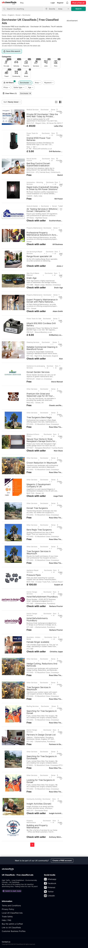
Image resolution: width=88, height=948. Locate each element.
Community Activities (34, 799)
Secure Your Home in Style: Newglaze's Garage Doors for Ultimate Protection (41, 440)
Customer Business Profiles (13, 931)
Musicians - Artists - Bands (34, 638)
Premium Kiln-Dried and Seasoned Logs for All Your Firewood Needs (40, 395)
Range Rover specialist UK (39, 256)
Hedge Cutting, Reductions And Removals (42, 665)
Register (60, 3)
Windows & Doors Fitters (33, 435)
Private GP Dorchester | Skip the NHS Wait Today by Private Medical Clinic (42, 115)
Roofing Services (33, 706)
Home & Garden (32, 206)
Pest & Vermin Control (32, 159)
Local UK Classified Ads (12, 913)
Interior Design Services (32, 593)
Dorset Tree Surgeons (37, 508)
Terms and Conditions (11, 905)
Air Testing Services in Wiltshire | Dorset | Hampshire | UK (42, 210)
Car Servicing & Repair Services (34, 252)
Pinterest (51, 887)
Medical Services (33, 109)
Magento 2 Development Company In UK (39, 485)
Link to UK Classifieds (11, 927)
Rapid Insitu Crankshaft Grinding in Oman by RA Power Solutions (42, 188)
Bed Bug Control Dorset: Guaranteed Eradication (38, 164)
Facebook (52, 883)
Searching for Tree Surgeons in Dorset (42, 712)
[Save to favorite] (61, 113)
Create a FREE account (62, 860)
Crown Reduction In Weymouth (42, 463)
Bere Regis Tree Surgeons (39, 530)
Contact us (6, 942)
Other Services (32, 389)
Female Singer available (38, 642)
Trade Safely (7, 916)
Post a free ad (78, 3)
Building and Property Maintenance (37, 826)
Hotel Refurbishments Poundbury (37, 619)
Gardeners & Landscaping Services (36, 367)
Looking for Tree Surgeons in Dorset (41, 781)
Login (53, 3)
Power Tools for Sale (32, 134)
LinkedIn (51, 896)
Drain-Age (31, 278)
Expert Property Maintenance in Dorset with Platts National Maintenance (42, 301)
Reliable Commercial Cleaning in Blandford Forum (42, 348)
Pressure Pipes (34, 575)
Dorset (53, 110)
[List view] (60, 102)
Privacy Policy (8, 909)
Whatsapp (52, 879)
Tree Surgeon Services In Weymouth (39, 552)
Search (78, 9)
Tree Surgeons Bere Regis (39, 417)
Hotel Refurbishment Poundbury (42, 597)
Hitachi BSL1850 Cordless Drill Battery (41, 324)
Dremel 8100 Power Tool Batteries (38, 139)
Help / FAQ (6, 920)
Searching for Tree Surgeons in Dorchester (42, 757)
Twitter (51, 891)
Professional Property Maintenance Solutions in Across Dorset (42, 234)
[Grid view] (56, 102)
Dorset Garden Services (38, 372)
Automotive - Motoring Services (35, 183)
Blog (21, 3)
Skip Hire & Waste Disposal (33, 274)
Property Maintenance (35, 228)
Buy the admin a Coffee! (12, 924)
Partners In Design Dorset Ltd (41, 735)
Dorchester (24, 93)
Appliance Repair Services (32, 571)
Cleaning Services (33, 342)
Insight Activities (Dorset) (39, 804)
